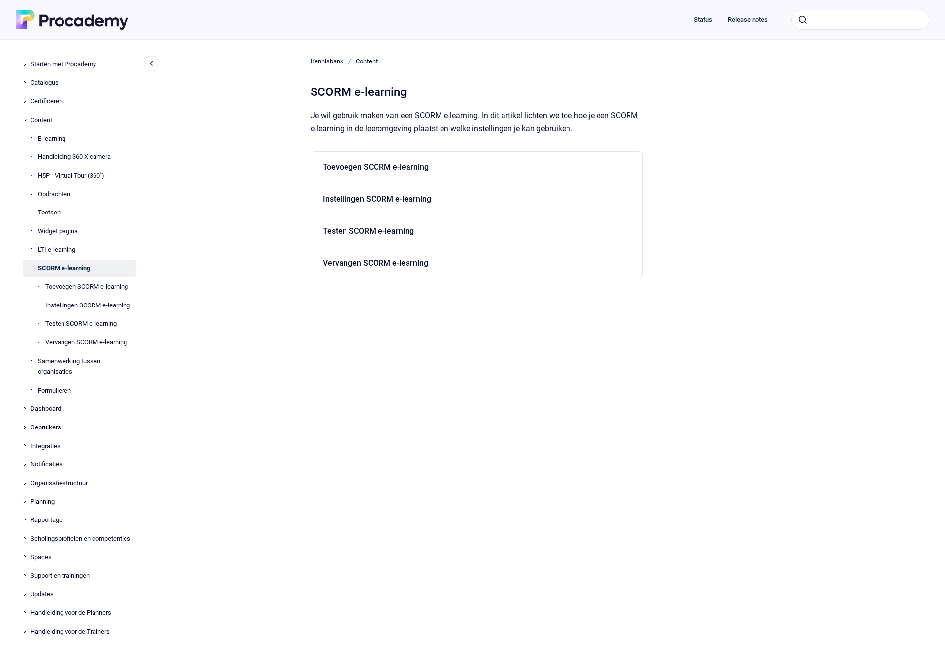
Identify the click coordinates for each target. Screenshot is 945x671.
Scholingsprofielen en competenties (80, 538)
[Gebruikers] (25, 427)
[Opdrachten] (31, 194)
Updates (42, 594)
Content (41, 119)
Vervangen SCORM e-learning (86, 342)
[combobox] (860, 19)
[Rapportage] (25, 520)
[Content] (25, 120)
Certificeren (47, 101)
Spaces (41, 557)
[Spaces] (25, 557)
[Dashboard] (25, 409)
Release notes (748, 19)
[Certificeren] (25, 101)
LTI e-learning (56, 249)
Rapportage (47, 519)
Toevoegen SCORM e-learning (86, 286)
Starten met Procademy (63, 64)
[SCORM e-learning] (31, 268)
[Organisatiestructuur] (25, 483)
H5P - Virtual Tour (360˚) (71, 175)
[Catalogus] (25, 83)
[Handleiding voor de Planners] (25, 613)
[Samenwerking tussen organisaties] (31, 361)
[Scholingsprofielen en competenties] (25, 539)
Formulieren (54, 390)
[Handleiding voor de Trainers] (25, 631)
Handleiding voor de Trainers (70, 631)
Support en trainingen (60, 575)
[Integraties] (25, 446)
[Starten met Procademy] (25, 64)
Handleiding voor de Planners (71, 612)
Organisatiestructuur (59, 483)
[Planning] (25, 501)
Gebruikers (46, 427)
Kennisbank (327, 61)
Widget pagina (58, 231)
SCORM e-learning (64, 268)
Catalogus (45, 82)
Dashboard (46, 408)
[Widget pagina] (31, 231)
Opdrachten (54, 194)
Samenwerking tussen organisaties (69, 366)
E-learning (51, 138)
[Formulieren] (31, 390)
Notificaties (47, 464)
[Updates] (25, 594)
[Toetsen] (31, 212)
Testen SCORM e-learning (81, 323)
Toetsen (49, 212)
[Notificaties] (25, 464)
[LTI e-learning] (31, 249)
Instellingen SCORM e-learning (87, 305)
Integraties (46, 446)
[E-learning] (31, 138)
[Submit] (803, 20)
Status (703, 19)
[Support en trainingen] (25, 576)
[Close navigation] (151, 63)
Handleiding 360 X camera (74, 156)
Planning (43, 501)
